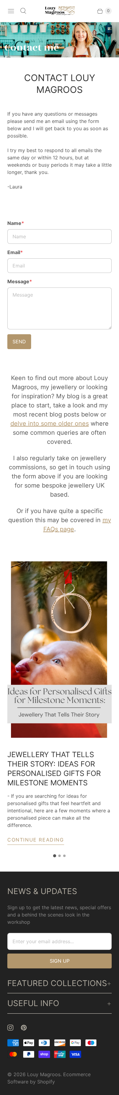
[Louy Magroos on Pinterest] (27, 1027)
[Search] (23, 11)
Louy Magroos (43, 1074)
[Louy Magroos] (59, 11)
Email (15, 252)
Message (19, 281)
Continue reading (35, 840)
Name (15, 223)
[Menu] (11, 11)
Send (19, 341)
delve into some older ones (49, 423)
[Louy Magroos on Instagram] (14, 1027)
